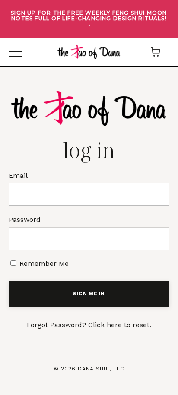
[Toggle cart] (155, 52)
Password (25, 219)
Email (18, 175)
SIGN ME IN (89, 294)
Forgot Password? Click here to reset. (89, 325)
